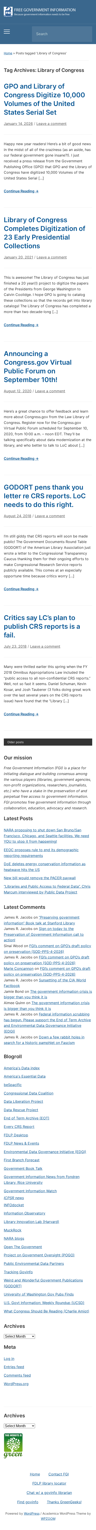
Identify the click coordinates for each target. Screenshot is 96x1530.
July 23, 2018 (15, 646)
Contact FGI (58, 1474)
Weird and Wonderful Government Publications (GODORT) (43, 1283)
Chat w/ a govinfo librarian (49, 1492)
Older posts (15, 742)
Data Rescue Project (21, 1110)
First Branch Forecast (22, 1160)
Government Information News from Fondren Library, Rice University (41, 1179)
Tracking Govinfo (18, 1272)
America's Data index (22, 1068)
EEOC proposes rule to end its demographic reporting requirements (41, 853)
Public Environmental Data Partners (34, 1263)
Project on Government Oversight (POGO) (39, 1255)
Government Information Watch (30, 1191)
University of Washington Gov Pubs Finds (39, 1294)
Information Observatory (24, 1213)
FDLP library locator (49, 1483)
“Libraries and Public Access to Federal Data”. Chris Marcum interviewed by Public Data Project (47, 889)
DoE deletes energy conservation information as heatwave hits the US (45, 867)
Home (8, 53)
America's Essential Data (25, 1076)
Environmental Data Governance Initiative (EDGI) (45, 1152)
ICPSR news (14, 1198)
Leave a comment (51, 123)
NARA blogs (14, 1238)
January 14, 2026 (18, 123)
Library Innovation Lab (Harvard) (31, 1221)
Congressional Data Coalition (28, 1093)
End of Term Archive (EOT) (26, 1118)
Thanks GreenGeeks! (64, 1502)
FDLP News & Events (21, 1143)
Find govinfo (27, 1502)
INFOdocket (14, 1205)
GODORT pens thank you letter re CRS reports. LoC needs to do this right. (45, 496)
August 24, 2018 (17, 516)
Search (85, 34)
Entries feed (14, 1367)
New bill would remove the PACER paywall (40, 878)
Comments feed (17, 1375)
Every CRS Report (19, 1126)
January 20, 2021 (18, 257)
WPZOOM (48, 1518)
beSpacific (13, 1084)
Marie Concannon (18, 968)
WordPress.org (16, 1383)
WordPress (32, 1513)
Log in (9, 1358)
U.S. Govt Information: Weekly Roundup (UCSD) (44, 1302)
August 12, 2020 (17, 391)
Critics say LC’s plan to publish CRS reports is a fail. (42, 626)
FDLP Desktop (16, 1135)
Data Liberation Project (23, 1101)
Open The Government (23, 1247)
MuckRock (12, 1230)
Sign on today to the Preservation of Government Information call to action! (44, 934)
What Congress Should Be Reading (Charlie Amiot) (46, 1311)
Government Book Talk (23, 1168)
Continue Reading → (21, 191)
